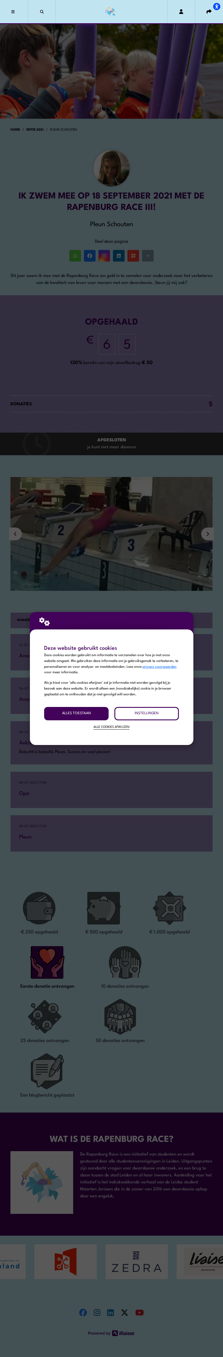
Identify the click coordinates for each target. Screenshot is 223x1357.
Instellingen (147, 713)
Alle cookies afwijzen (111, 727)
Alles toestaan (76, 713)
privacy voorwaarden (160, 667)
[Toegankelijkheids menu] (216, 6)
